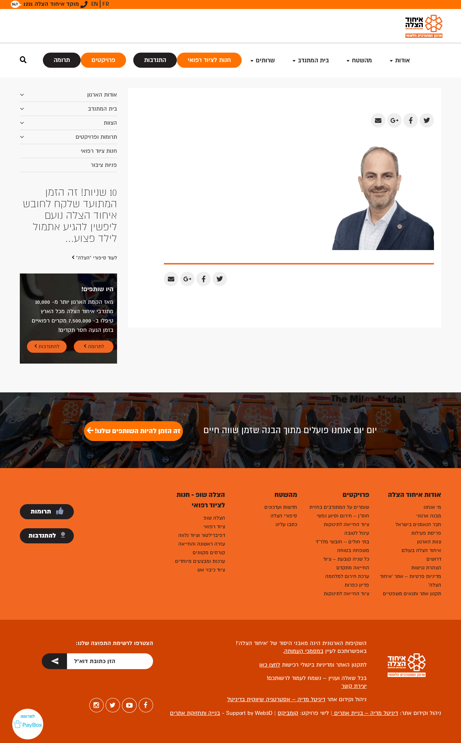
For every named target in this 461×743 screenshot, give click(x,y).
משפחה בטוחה (353, 550)
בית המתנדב (102, 108)
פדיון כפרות (357, 585)
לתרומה (95, 346)
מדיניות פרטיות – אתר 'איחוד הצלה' (410, 580)
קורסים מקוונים (209, 553)
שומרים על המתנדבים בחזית (339, 507)
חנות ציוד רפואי (99, 151)
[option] (68, 215)
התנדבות (155, 60)
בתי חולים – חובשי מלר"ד (342, 542)
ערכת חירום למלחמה (347, 576)
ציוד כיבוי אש (211, 570)
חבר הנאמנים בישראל (418, 524)
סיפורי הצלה (283, 516)
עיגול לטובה (356, 533)
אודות (402, 60)
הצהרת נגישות (426, 568)
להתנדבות (48, 346)
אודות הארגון (102, 94)
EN (94, 4)
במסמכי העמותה (303, 651)
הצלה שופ (214, 518)
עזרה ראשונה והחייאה (201, 544)
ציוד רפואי (214, 527)
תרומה (62, 60)
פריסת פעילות (426, 533)
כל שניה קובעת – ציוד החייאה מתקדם (346, 563)
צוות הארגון (429, 542)
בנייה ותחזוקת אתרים (195, 713)
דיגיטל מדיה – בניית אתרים (365, 713)
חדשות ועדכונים (280, 507)
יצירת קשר (354, 686)
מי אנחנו (432, 507)
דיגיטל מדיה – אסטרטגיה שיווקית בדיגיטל (276, 699)
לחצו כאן (269, 664)
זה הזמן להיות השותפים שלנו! (136, 431)
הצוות (110, 122)
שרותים (265, 60)
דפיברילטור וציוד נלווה (201, 535)
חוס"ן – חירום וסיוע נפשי (343, 516)
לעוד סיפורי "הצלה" (96, 258)
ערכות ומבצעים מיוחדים (200, 561)
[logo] (424, 26)
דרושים (433, 559)
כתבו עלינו (286, 524)
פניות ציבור (104, 165)
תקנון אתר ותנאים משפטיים (412, 594)
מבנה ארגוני (428, 516)
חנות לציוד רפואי (209, 60)
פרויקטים (103, 60)
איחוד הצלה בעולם (421, 550)
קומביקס (288, 713)
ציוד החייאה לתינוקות (346, 524)
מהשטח (362, 60)
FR (105, 4)
